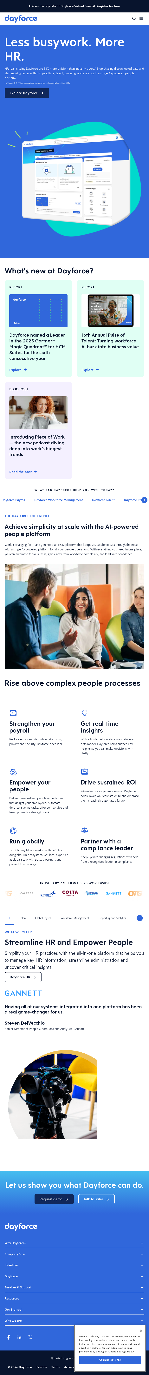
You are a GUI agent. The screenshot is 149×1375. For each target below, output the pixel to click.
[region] (110, 1348)
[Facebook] (8, 1337)
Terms (55, 1367)
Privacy (41, 1367)
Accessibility (72, 1367)
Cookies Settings (110, 1359)
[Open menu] (141, 19)
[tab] (9, 918)
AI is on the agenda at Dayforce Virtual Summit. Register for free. (74, 6)
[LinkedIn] (19, 1337)
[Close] (141, 1330)
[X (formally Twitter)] (30, 1337)
